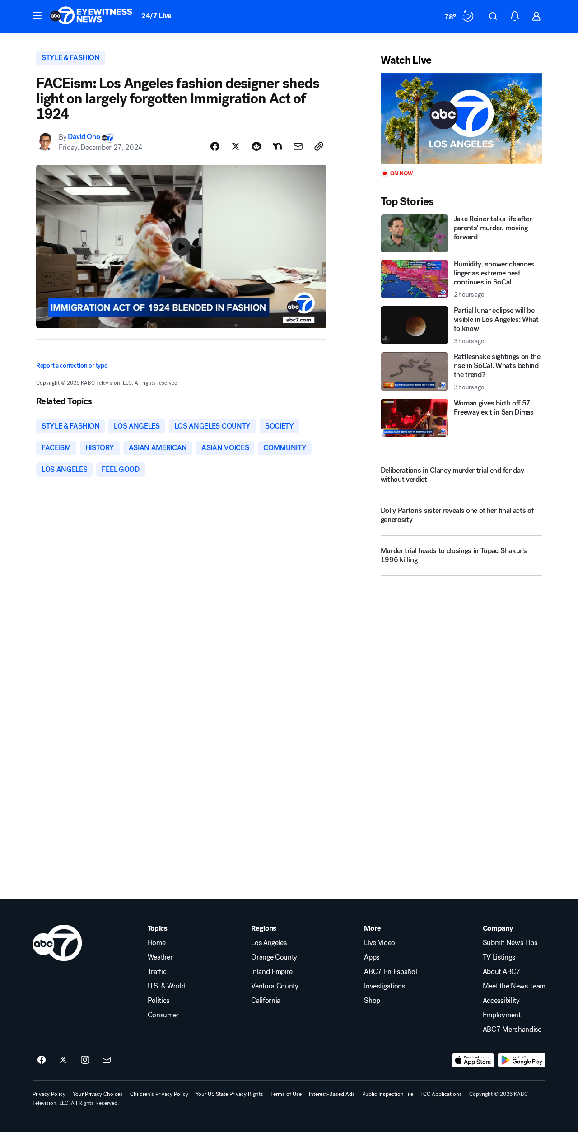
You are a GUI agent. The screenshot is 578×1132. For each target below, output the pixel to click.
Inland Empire (272, 971)
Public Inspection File (387, 1094)
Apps (371, 957)
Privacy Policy (49, 1094)
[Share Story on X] (235, 146)
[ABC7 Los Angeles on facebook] (42, 1060)
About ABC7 (502, 971)
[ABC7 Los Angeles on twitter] (63, 1060)
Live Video (379, 942)
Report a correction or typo (71, 365)
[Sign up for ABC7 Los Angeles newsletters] (107, 1060)
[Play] (461, 118)
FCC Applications (441, 1094)
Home (157, 942)
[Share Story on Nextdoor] (277, 146)
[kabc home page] (57, 943)
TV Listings (499, 957)
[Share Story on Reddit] (256, 146)
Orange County (274, 957)
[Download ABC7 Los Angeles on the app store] (473, 1060)
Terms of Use (286, 1094)
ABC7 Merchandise (512, 1029)
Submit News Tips (510, 942)
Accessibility (501, 1000)
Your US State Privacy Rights (229, 1094)
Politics (158, 1000)
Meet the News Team (514, 986)
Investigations (384, 986)
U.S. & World (167, 986)
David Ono (84, 137)
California (265, 1000)
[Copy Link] (318, 146)
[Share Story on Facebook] (215, 146)
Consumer (163, 1015)
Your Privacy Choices (98, 1094)
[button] (37, 15)
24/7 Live (156, 15)
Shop (372, 1000)
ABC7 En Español (390, 971)
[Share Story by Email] (298, 146)
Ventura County (274, 986)
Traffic (157, 971)
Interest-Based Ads (332, 1094)
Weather (160, 957)
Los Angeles (268, 942)
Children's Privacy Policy (159, 1094)
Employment (502, 1015)
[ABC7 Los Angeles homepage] (91, 16)
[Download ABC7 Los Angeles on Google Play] (521, 1060)
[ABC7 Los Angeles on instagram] (85, 1060)
